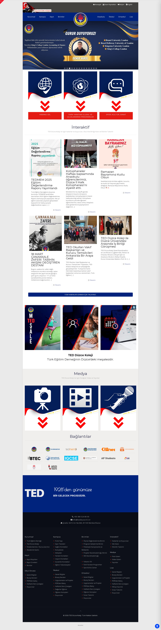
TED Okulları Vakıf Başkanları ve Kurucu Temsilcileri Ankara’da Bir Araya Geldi (79, 252)
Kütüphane (59, 550)
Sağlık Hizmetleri (61, 547)
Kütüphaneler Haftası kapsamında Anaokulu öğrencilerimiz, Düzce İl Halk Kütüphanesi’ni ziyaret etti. (80, 179)
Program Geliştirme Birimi (93, 544)
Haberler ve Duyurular (120, 541)
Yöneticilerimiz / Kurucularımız (38, 547)
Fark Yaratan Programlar (93, 565)
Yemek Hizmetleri (61, 556)
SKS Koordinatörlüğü (91, 556)
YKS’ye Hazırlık (117, 587)
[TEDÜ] (53, 449)
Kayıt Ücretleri (32, 562)
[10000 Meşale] (53, 467)
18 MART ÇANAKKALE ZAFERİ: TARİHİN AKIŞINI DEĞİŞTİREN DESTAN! (45, 259)
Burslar (29, 565)
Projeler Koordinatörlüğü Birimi (95, 553)
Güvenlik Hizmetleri (62, 562)
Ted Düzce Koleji (33, 544)
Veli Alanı (115, 544)
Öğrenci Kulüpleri (61, 592)
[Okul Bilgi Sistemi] (127, 458)
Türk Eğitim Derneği (34, 541)
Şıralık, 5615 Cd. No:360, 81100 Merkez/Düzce (81, 523)
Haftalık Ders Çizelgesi (35, 584)
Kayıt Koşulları (32, 559)
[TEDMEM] (71, 449)
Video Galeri (116, 559)
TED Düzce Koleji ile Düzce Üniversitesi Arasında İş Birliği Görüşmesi (114, 242)
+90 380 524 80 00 (81, 516)
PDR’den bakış (32, 581)
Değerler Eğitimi (61, 589)
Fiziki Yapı (59, 541)
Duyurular (30, 587)
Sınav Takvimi (89, 595)
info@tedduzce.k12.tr (81, 520)
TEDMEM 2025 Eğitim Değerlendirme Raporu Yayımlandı (44, 184)
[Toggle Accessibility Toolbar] (157, 626)
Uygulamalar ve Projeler (64, 580)
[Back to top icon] (80, 611)
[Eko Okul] (127, 449)
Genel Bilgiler (32, 575)
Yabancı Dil (88, 562)
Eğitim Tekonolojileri (63, 565)
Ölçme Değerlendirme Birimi (94, 541)
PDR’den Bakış (60, 583)
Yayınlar (115, 562)
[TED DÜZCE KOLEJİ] (80, 20)
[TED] (34, 449)
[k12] (108, 449)
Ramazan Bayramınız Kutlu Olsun (113, 174)
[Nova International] (34, 467)
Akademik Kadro (33, 550)
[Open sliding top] (2, 2)
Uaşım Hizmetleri (61, 559)
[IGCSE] (71, 458)
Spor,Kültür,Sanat (90, 568)
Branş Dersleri (32, 578)
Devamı (58, 210)
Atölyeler (58, 553)
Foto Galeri (116, 556)
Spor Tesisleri (60, 544)
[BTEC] (34, 458)
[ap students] (108, 458)
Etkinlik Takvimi (118, 547)
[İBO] (53, 458)
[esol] (90, 458)
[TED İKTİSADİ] (90, 449)
